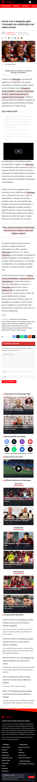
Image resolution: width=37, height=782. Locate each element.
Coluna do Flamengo (22, 319)
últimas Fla (13, 330)
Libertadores (15, 323)
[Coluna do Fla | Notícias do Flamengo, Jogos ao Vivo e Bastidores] (8, 2)
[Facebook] (6, 442)
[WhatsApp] (14, 450)
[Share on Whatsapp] (11, 38)
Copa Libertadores (22, 321)
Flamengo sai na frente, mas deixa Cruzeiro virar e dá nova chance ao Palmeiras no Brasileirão (18, 623)
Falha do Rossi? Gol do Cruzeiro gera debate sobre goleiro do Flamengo (18, 563)
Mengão (4, 325)
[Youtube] (30, 442)
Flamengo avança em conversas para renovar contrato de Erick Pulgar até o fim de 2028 (18, 499)
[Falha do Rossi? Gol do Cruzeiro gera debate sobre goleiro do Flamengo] (18, 560)
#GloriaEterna (10, 127)
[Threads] (30, 450)
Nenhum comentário (11, 34)
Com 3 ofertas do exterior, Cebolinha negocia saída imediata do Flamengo (16, 519)
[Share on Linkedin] (15, 38)
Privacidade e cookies (8, 775)
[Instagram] (22, 442)
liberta (9, 323)
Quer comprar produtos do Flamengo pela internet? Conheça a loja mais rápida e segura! (18, 230)
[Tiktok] (6, 450)
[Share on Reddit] (18, 38)
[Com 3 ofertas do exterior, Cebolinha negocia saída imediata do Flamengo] (18, 516)
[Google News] (22, 450)
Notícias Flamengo (6, 328)
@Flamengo (9, 119)
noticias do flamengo (16, 325)
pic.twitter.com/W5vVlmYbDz (16, 130)
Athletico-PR (7, 290)
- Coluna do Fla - (10, 32)
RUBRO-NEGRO (6, 330)
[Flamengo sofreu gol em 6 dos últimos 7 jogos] (18, 541)
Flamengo (16, 79)
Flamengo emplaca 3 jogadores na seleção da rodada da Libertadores (18, 588)
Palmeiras (6, 255)
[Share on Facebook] (5, 38)
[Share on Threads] (21, 38)
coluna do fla (12, 319)
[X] (14, 442)
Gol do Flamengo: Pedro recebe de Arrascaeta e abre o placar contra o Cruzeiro (18, 661)
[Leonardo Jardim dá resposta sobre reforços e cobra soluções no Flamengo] (18, 406)
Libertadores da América (25, 323)
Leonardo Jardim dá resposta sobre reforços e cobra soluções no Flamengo (18, 409)
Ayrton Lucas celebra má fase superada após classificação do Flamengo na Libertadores (17, 606)
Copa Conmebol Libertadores (9, 321)
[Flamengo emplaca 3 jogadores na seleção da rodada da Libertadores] (18, 585)
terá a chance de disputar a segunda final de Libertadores (18, 278)
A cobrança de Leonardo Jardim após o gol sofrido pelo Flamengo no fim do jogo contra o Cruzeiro (18, 427)
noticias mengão (16, 328)
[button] (31, 777)
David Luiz (30, 321)
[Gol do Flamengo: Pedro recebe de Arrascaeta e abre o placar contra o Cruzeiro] (18, 468)
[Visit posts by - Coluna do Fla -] (3, 33)
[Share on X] (8, 38)
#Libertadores (10, 124)
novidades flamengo (26, 328)
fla (34, 321)
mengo (8, 325)
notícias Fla (25, 325)
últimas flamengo (21, 330)
